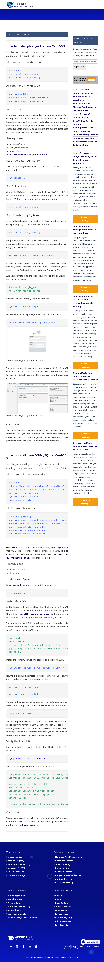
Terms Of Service (63, 906)
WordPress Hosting (64, 860)
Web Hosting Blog (63, 917)
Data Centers (61, 903)
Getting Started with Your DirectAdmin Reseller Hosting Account (85, 131)
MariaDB (10, 547)
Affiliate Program (63, 921)
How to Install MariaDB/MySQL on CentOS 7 (36, 457)
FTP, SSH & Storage (16, 875)
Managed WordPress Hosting (68, 857)
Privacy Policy (61, 914)
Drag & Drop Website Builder (68, 875)
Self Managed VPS (16, 871)
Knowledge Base (63, 925)
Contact (59, 895)
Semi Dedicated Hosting (19, 864)
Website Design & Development (22, 917)
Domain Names (15, 899)
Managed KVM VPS (16, 868)
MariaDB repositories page (34, 614)
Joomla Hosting (62, 864)
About (58, 899)
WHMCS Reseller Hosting (19, 906)
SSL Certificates (15, 910)
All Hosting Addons (16, 895)
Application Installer (17, 914)
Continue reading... (85, 219)
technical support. (28, 825)
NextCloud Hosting (64, 882)
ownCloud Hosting (63, 879)
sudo (19, 585)
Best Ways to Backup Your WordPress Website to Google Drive (85, 141)
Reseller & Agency (16, 860)
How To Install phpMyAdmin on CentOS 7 (35, 46)
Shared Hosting (15, 857)
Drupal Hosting (62, 868)
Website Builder (15, 903)
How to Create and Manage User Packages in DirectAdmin (84, 107)
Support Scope (62, 910)
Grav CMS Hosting (63, 871)
